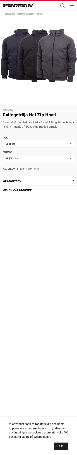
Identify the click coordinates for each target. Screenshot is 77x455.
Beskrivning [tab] (12, 180)
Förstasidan (9, 14)
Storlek (7, 152)
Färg (5, 138)
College (40, 14)
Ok (61, 446)
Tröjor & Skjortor (26, 14)
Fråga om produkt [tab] (17, 190)
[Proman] (18, 6)
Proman (8, 110)
